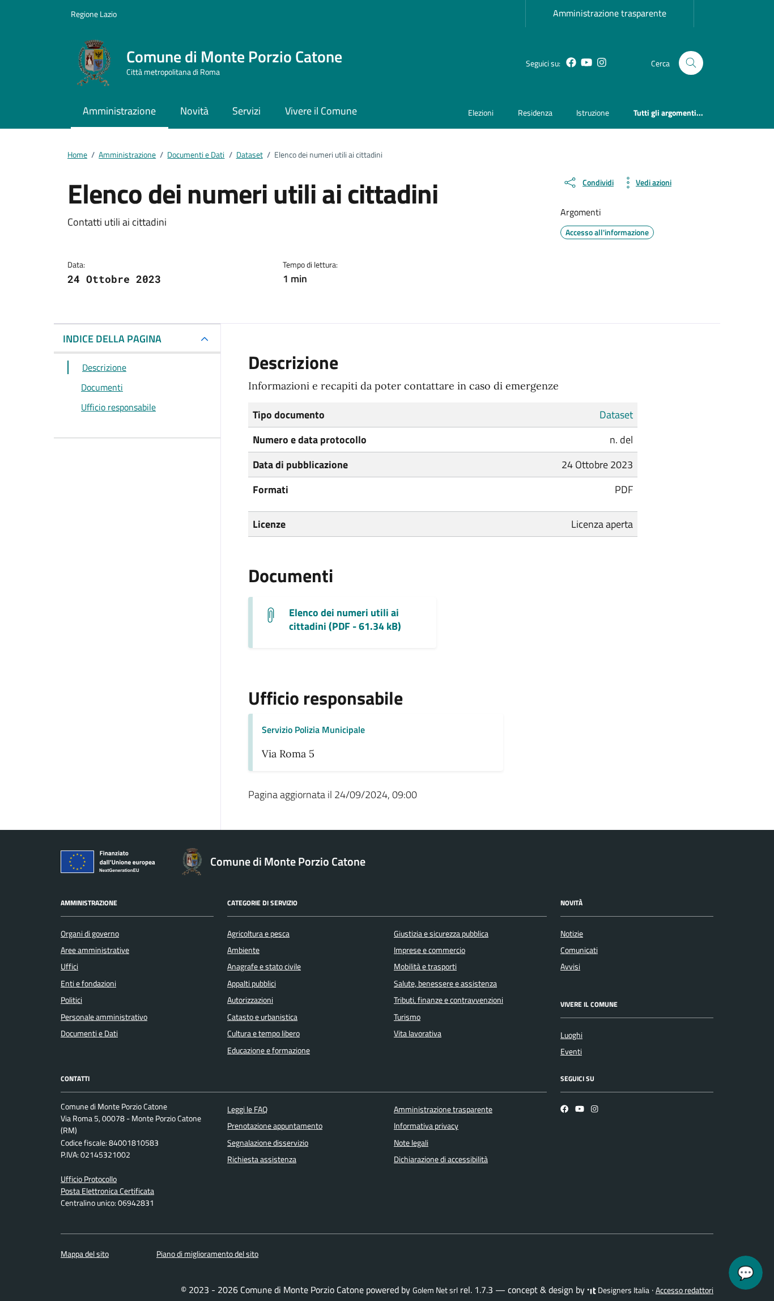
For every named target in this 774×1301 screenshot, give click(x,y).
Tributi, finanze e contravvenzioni (448, 1000)
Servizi (246, 110)
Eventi (571, 1051)
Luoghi (571, 1035)
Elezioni (481, 112)
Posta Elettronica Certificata (107, 1191)
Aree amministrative (95, 950)
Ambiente (243, 950)
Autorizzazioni (250, 1000)
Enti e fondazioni (88, 983)
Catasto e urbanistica (262, 1017)
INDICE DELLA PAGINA (112, 338)
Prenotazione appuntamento (274, 1126)
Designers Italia (622, 1290)
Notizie (571, 933)
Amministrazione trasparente (609, 13)
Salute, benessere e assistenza (445, 983)
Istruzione (592, 112)
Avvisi (570, 966)
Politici (71, 1000)
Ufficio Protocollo (89, 1179)
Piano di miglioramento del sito (207, 1254)
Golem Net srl (435, 1290)
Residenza (535, 112)
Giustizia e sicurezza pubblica (441, 933)
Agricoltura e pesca (258, 933)
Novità (194, 110)
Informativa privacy (426, 1126)
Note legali (411, 1143)
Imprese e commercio (429, 950)
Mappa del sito (85, 1254)
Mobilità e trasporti (425, 966)
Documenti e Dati (89, 1033)
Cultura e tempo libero (263, 1033)
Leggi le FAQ (247, 1109)
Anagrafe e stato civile (264, 966)
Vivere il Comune (321, 110)
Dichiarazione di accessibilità (441, 1159)
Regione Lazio (94, 14)
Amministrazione (119, 110)
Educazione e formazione (268, 1050)
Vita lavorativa (417, 1033)
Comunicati (579, 950)
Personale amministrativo (104, 1017)
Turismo (407, 1017)
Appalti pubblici (251, 983)
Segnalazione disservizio (267, 1143)
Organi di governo (90, 933)
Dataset (616, 414)
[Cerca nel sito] (691, 63)
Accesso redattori (684, 1290)
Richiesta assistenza (261, 1159)
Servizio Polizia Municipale (313, 729)
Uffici (69, 966)
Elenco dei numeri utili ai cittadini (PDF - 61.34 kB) (345, 619)
